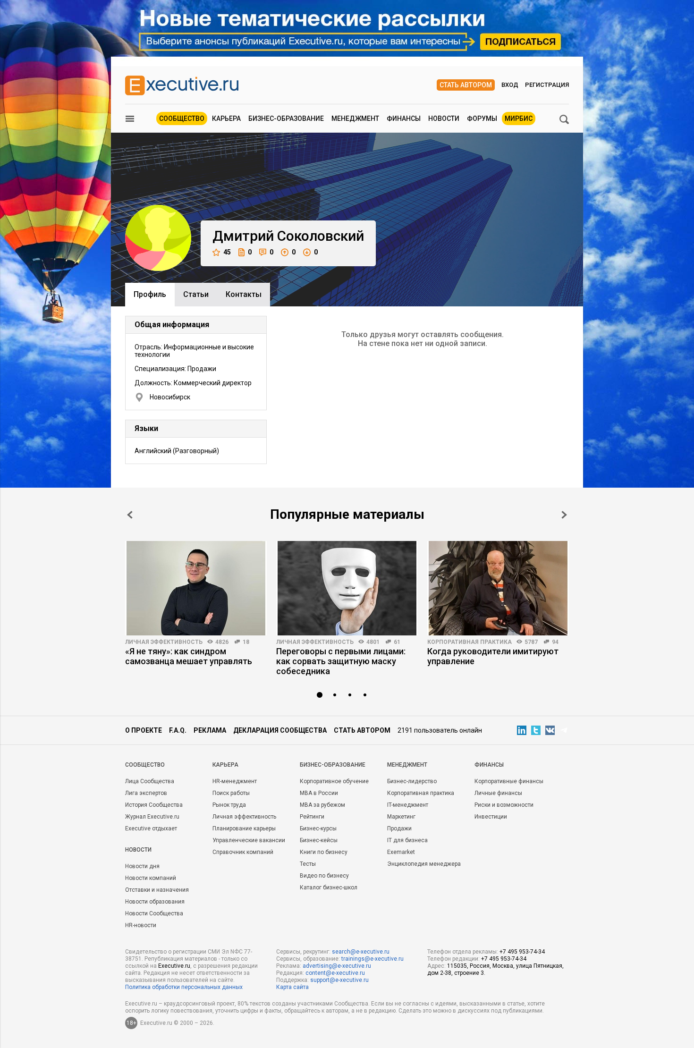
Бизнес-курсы (318, 828)
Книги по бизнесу (323, 852)
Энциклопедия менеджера (424, 864)
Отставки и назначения (157, 890)
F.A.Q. (177, 730)
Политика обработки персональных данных (184, 987)
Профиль (150, 294)
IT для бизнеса (407, 840)
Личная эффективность (164, 642)
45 (227, 252)
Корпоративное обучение (334, 781)
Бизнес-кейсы (319, 840)
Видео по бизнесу (324, 875)
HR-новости (140, 925)
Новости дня (142, 866)
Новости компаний (150, 878)
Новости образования (155, 901)
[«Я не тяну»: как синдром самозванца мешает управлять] (196, 588)
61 (397, 642)
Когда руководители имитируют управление (493, 656)
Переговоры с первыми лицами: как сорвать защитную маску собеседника (341, 661)
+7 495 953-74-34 (522, 951)
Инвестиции (490, 816)
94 (555, 642)
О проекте (143, 730)
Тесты (308, 864)
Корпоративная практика (469, 642)
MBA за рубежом (322, 805)
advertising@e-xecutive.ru (337, 966)
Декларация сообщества (280, 730)
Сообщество (181, 118)
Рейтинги (312, 816)
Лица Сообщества (149, 781)
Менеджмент (355, 118)
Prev (130, 514)
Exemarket (401, 852)
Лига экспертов (146, 793)
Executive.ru (174, 966)
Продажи (399, 828)
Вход (509, 84)
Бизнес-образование (286, 118)
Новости (443, 118)
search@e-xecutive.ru (360, 951)
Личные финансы (498, 793)
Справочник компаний (242, 852)
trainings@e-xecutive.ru (372, 958)
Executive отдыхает (151, 828)
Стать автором (466, 85)
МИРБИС (519, 118)
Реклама (210, 730)
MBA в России (319, 793)
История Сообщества (154, 805)
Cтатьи (196, 294)
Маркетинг (401, 816)
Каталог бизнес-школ (328, 887)
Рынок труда (229, 805)
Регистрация (547, 84)
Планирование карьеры (244, 828)
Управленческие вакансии (248, 840)
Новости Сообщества (154, 913)
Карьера (226, 118)
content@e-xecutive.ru (335, 973)
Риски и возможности (503, 805)
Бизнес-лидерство (412, 781)
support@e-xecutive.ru (339, 980)
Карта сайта (292, 987)
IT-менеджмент (407, 805)
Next (564, 514)
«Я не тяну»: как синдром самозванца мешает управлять (188, 656)
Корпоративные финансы (508, 781)
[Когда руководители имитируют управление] (498, 588)
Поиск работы (231, 793)
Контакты (244, 294)
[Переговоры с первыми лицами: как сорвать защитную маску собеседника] (347, 588)
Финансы (404, 118)
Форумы (482, 118)
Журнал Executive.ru (152, 816)
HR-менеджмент (234, 781)
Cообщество (145, 764)
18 (246, 642)
